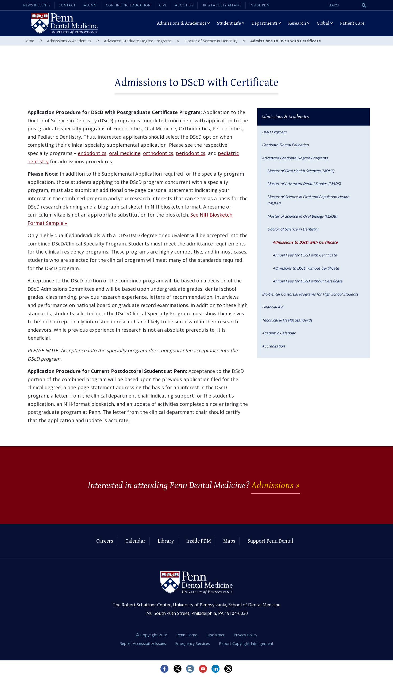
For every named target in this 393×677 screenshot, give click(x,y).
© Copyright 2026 (151, 634)
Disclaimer (216, 634)
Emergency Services (193, 643)
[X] (177, 669)
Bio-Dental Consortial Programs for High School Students (310, 294)
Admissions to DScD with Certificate (305, 242)
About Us (184, 5)
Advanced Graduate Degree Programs (138, 40)
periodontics (190, 153)
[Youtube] (203, 669)
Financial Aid (272, 306)
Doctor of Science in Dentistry (210, 40)
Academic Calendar (278, 332)
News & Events (36, 5)
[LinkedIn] (215, 669)
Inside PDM (260, 5)
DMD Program (274, 131)
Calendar (135, 541)
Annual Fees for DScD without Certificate (307, 280)
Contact (67, 5)
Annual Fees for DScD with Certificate (305, 255)
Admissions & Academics (69, 40)
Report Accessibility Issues (143, 643)
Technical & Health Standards (287, 320)
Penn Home (187, 634)
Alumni (91, 5)
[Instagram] (190, 669)
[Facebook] (164, 669)
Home (28, 40)
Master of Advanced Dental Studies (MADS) (304, 183)
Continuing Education (128, 5)
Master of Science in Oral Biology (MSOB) (302, 216)
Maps (229, 541)
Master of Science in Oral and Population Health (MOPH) (308, 200)
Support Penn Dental (270, 541)
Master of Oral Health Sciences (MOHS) (300, 170)
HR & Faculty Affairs (221, 5)
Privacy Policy (245, 634)
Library (166, 541)
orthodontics (158, 153)
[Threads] (228, 669)
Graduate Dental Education (285, 144)
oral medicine (124, 153)
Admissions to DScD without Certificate (306, 268)
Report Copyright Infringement (246, 643)
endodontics (92, 153)
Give (163, 5)
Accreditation (273, 346)
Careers (104, 541)
